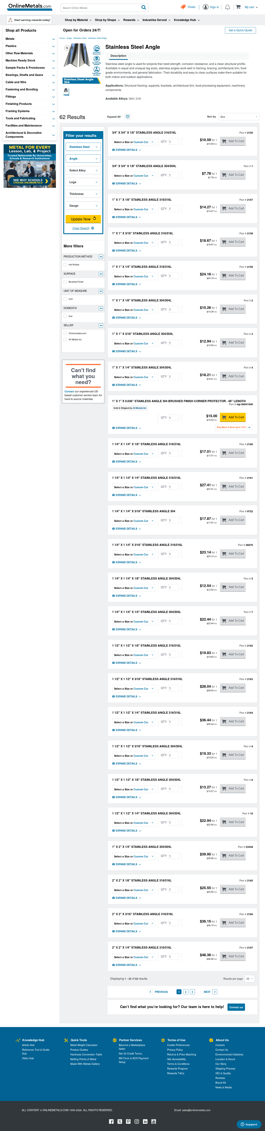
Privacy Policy (175, 1049)
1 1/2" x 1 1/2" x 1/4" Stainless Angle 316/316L (146, 712)
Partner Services (130, 1040)
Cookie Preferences (178, 1045)
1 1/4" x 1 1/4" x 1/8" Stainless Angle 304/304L (146, 578)
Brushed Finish (76, 281)
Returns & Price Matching (181, 1054)
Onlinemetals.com (77, 333)
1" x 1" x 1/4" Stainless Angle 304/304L (142, 367)
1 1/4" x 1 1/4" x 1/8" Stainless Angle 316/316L (146, 444)
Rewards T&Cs (175, 1073)
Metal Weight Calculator (84, 1045)
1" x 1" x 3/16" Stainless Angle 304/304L (142, 334)
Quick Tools (79, 1040)
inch (71, 298)
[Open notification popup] (227, 7)
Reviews (220, 1078)
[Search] (143, 7)
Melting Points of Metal (83, 1059)
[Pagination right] (214, 991)
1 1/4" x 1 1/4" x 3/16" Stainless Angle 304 (143, 511)
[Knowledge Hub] (18, 1040)
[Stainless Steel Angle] (66, 91)
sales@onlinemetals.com (196, 1110)
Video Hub (28, 1058)
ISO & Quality (223, 1073)
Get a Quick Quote (240, 30)
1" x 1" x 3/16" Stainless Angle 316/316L (142, 233)
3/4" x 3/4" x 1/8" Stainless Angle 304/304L (144, 166)
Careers (220, 1045)
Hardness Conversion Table (86, 1054)
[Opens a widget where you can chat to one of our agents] (249, 1124)
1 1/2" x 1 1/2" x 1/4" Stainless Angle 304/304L (146, 813)
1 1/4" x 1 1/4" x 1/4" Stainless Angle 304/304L (146, 612)
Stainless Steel (80, 38)
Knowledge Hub (33, 1040)
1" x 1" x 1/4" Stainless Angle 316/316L (142, 267)
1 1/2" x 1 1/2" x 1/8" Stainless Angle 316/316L (146, 645)
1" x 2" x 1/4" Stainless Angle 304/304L (142, 847)
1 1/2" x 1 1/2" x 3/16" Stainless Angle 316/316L (147, 679)
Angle (69, 38)
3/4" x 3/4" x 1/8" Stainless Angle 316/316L (144, 132)
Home (62, 38)
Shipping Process (225, 1068)
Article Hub (28, 1045)
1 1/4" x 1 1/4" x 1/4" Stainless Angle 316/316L (146, 478)
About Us (222, 1040)
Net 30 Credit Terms (130, 1053)
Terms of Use (176, 1040)
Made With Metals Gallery (85, 1064)
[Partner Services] (115, 1040)
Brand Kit (220, 1082)
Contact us (236, 1007)
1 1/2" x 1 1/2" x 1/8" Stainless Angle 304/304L (146, 780)
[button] (247, 6)
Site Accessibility (176, 1059)
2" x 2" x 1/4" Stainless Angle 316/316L (142, 947)
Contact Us (221, 1049)
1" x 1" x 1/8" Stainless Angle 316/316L (142, 199)
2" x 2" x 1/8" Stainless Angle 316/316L (142, 880)
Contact (69, 391)
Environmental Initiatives (229, 1054)
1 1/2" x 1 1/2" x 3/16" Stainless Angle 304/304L (147, 746)
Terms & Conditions (178, 1064)
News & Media (223, 1087)
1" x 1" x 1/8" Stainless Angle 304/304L (142, 300)
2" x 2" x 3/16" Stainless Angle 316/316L (142, 914)
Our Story (220, 1064)
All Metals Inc (75, 339)
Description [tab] (118, 56)
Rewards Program (177, 1068)
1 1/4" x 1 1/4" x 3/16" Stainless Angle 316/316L (147, 545)
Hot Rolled (74, 264)
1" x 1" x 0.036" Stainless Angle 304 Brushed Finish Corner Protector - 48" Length (179, 401)
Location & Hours (225, 1059)
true (70, 316)
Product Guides (79, 1049)
